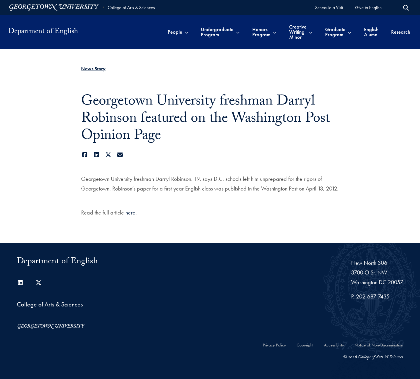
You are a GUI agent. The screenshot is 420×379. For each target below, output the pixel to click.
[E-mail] (119, 155)
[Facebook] (84, 155)
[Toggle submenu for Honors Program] (275, 32)
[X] (108, 155)
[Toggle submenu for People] (187, 32)
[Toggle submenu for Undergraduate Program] (238, 32)
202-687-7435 (372, 296)
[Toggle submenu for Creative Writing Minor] (311, 32)
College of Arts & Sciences (131, 8)
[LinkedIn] (96, 155)
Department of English (43, 32)
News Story (93, 69)
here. (131, 212)
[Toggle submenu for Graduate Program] (350, 32)
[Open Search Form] (406, 7)
